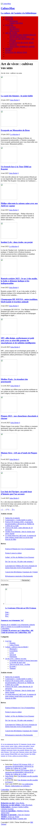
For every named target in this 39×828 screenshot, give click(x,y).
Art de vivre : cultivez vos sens (15, 658)
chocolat (29, 744)
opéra (14, 752)
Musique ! (6, 752)
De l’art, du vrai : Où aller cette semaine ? (19, 561)
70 (12, 509)
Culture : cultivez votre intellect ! (22, 746)
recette (2, 754)
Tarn (30, 754)
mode (2, 752)
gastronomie (9, 750)
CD (19, 744)
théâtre (33, 754)
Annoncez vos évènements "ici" (12, 620)
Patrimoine (13, 657)
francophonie (29, 748)
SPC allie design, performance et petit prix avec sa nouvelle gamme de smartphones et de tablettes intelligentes (18, 340)
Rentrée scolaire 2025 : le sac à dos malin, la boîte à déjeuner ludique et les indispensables (19, 280)
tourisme (3, 756)
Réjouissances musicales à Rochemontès (19, 576)
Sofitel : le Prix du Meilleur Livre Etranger (19, 557)
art (3, 744)
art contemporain (9, 744)
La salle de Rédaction (16, 52)
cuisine (11, 746)
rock (19, 754)
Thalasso (13, 668)
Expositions (14, 651)
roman (22, 754)
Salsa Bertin (14, 100)
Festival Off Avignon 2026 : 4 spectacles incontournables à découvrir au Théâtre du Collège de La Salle (19, 524)
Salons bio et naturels (12, 518)
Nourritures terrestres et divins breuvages (23, 36)
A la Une (9, 19)
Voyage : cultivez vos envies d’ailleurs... (18, 756)
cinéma (33, 744)
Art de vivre (11, 33)
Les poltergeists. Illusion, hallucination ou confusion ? (19, 785)
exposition (3, 748)
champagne (24, 744)
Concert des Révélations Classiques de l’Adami (21, 572)
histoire (15, 750)
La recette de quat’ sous (21, 43)
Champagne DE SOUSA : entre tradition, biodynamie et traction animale (19, 300)
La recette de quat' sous (17, 662)
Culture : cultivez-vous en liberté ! (16, 647)
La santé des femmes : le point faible (17, 96)
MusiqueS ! (15, 29)
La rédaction (14, 134)
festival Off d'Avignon (16, 748)
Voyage (13, 45)
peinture (27, 752)
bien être (16, 744)
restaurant (7, 754)
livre (31, 750)
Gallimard (3, 750)
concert (3, 746)
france (24, 748)
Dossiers (14, 21)
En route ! (13, 666)
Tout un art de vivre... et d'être (20, 664)
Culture (9, 25)
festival (8, 748)
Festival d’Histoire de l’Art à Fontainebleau (20, 549)
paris (17, 752)
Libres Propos (14, 645)
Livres (13, 27)
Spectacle (14, 31)
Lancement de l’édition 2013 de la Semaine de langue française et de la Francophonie (21, 567)
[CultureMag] (6, 4)
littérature (27, 750)
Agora (8, 50)
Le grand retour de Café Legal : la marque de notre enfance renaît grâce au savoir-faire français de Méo (20, 537)
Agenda (9, 48)
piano (30, 752)
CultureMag (5, 789)
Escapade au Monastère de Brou (15, 130)
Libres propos (16, 23)
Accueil (9, 17)
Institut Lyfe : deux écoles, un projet (17, 242)
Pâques (34, 752)
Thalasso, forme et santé (22, 46)
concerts (7, 746)
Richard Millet (13, 754)
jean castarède (20, 750)
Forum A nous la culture (13, 553)
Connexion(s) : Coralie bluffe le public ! (18, 520)
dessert (32, 746)
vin (6, 756)
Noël (11, 752)
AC (2, 744)
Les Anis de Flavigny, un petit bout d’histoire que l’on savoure (16, 492)
